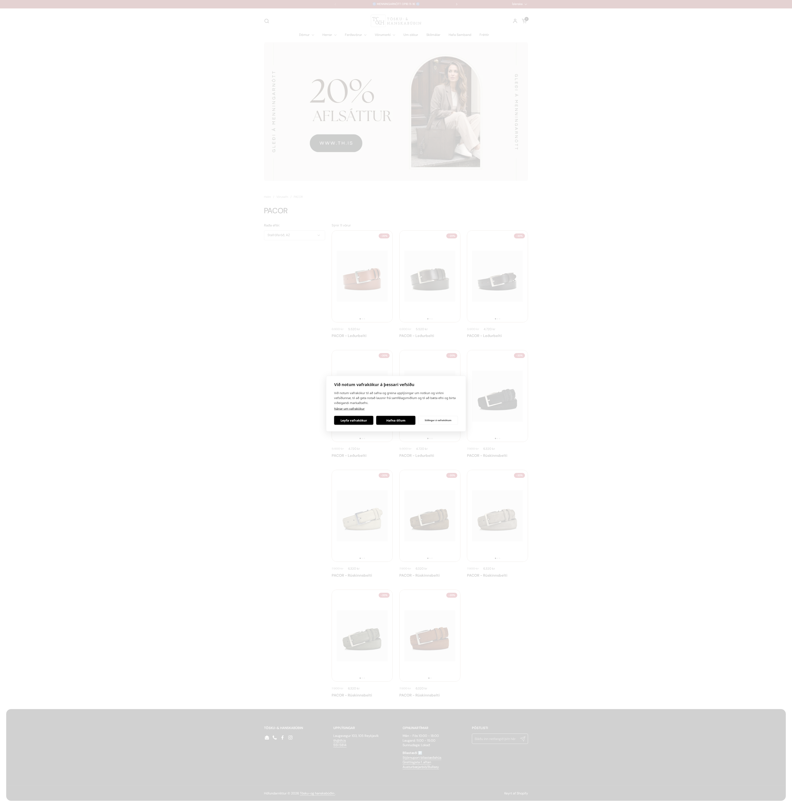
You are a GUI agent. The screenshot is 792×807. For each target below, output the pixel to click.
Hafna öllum (395, 420)
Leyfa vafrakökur (354, 420)
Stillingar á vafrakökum (438, 420)
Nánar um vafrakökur (349, 408)
